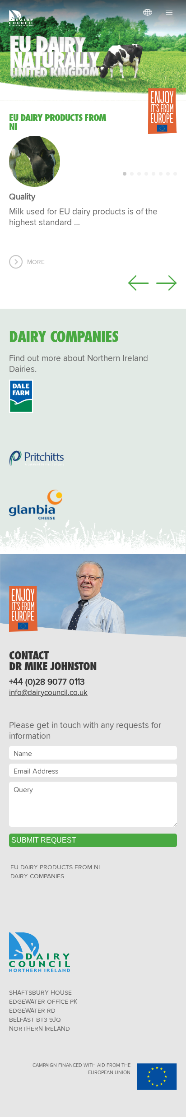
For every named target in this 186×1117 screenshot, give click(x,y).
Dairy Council (23, 18)
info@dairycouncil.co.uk (48, 692)
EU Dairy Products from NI (55, 867)
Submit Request (43, 840)
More (36, 261)
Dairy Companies (37, 876)
